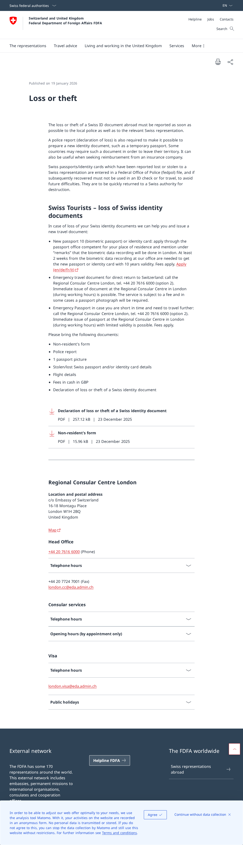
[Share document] (230, 61)
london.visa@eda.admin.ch (72, 686)
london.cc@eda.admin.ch (70, 587)
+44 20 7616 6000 (64, 551)
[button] (28, 45)
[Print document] (218, 61)
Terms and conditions (119, 832)
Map (52, 530)
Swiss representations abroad (191, 769)
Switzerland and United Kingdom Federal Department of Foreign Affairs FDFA (65, 20)
